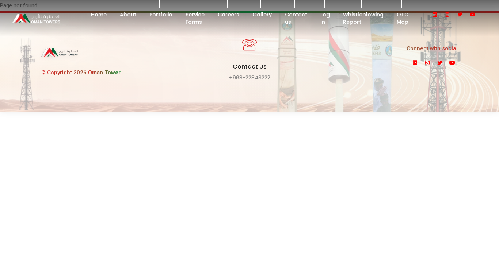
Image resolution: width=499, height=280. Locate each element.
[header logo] (54, 18)
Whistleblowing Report (363, 18)
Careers (228, 14)
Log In (325, 18)
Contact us (296, 18)
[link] (59, 55)
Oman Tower (104, 72)
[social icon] (438, 14)
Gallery (262, 14)
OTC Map (402, 18)
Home (99, 14)
